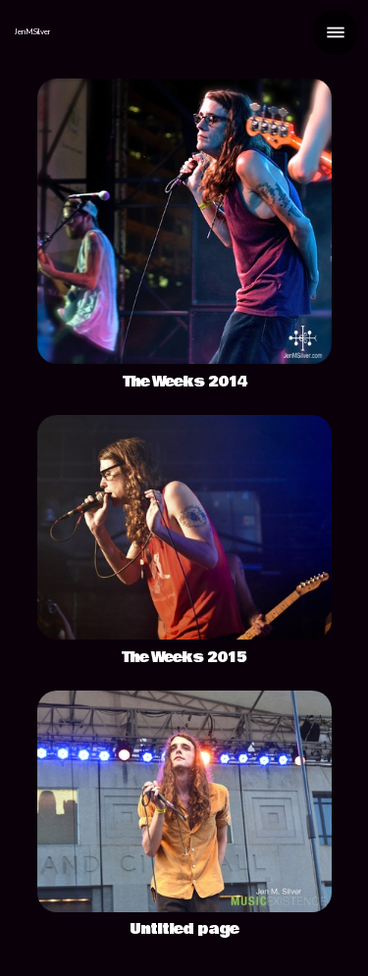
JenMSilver (32, 31)
